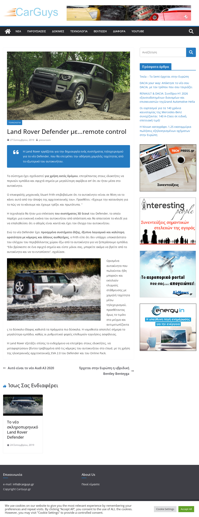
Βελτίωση (100, 31)
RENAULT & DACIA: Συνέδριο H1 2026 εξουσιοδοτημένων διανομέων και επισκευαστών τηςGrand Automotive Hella (167, 97)
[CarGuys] (7, 31)
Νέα (18, 31)
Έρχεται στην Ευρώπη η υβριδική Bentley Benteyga (104, 371)
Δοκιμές (58, 31)
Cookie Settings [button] (165, 509)
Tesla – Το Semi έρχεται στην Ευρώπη (164, 76)
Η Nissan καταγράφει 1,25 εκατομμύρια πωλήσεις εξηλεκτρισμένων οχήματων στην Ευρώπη (165, 131)
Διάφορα (119, 31)
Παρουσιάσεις (36, 31)
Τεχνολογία (78, 31)
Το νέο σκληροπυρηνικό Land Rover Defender (22, 429)
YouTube (138, 31)
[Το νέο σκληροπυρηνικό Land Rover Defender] (23, 397)
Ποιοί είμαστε (91, 484)
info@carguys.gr (23, 484)
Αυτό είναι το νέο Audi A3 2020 (31, 368)
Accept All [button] (186, 509)
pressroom (45, 140)
